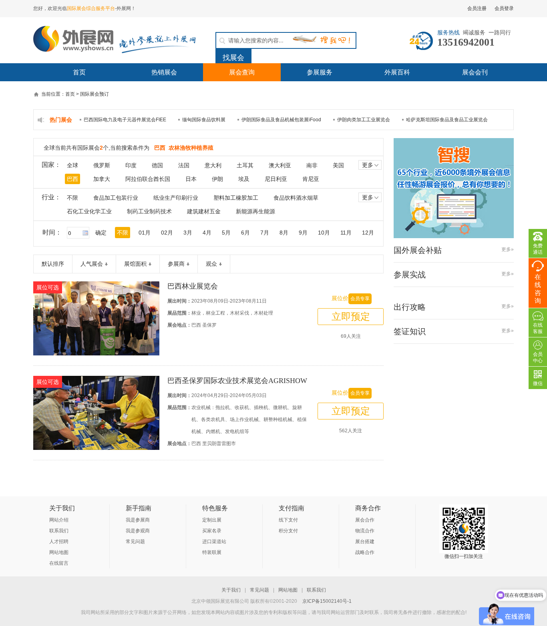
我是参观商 (138, 531)
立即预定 (351, 316)
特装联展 (211, 552)
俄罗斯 (101, 165)
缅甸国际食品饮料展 (203, 119)
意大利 (213, 165)
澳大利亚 (280, 165)
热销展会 (164, 72)
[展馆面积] (149, 264)
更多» (507, 249)
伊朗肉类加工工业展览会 (363, 119)
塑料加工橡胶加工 (235, 198)
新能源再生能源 (255, 211)
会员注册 (477, 8)
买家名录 (211, 531)
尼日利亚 (276, 179)
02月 (167, 232)
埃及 (243, 179)
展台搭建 (364, 541)
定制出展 (211, 520)
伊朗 (217, 179)
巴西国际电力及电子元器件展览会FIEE (125, 119)
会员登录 (504, 8)
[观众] (219, 264)
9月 (303, 232)
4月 (207, 232)
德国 (157, 165)
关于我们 (62, 508)
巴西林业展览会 (192, 286)
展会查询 (242, 72)
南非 (312, 165)
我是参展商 (138, 520)
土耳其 (245, 165)
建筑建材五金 (204, 211)
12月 (368, 232)
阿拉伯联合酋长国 (147, 179)
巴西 (72, 179)
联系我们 (58, 531)
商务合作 (368, 508)
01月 (145, 232)
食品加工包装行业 (115, 198)
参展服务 (319, 72)
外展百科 (397, 72)
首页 (79, 72)
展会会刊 (475, 72)
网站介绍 (58, 520)
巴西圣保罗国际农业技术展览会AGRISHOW (237, 381)
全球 (72, 165)
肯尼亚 (310, 179)
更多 (367, 165)
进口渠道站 (214, 541)
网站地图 (58, 552)
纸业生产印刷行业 (175, 198)
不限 (72, 198)
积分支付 (288, 531)
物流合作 (364, 531)
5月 (226, 232)
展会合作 (364, 520)
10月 (324, 232)
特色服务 (215, 508)
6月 (245, 232)
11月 (346, 232)
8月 (284, 232)
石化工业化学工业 (89, 211)
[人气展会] (105, 264)
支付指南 (291, 508)
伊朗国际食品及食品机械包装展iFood (281, 119)
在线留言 (58, 563)
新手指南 (138, 508)
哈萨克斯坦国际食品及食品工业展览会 (447, 119)
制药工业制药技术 (149, 211)
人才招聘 (58, 541)
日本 (191, 179)
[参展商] (187, 264)
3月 (187, 232)
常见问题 (135, 541)
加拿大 (101, 179)
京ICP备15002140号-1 (327, 601)
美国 (338, 165)
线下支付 (288, 520)
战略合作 (364, 552)
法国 (183, 165)
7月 (264, 232)
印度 (131, 165)
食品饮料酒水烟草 (296, 198)
